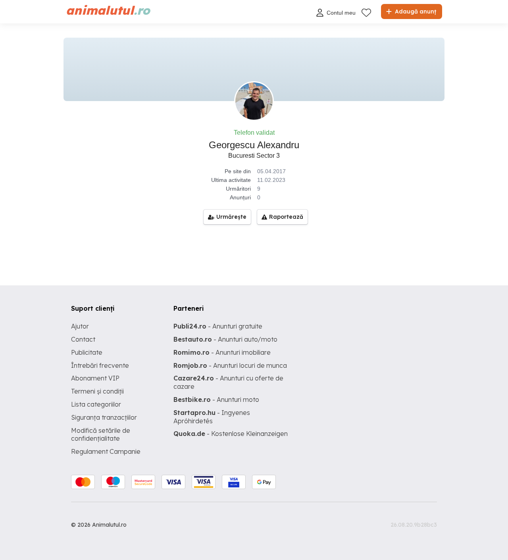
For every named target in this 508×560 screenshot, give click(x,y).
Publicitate (86, 352)
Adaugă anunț (414, 11)
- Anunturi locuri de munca (230, 365)
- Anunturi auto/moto (225, 339)
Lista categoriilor (96, 404)
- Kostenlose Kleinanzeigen (230, 434)
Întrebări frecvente (100, 365)
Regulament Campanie (105, 451)
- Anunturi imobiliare (222, 352)
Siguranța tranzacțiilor (104, 417)
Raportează (286, 216)
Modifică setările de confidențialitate (100, 434)
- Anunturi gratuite (217, 326)
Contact (83, 339)
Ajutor (80, 326)
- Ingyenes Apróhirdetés (211, 417)
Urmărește (231, 216)
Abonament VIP (95, 378)
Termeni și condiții (97, 391)
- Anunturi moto (216, 399)
